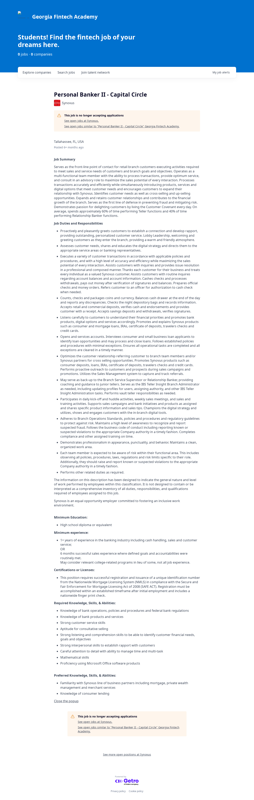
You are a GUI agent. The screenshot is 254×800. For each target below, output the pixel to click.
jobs (66, 72)
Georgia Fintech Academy (65, 16)
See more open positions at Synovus (127, 754)
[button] (66, 701)
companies (37, 72)
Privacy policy (118, 791)
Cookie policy (136, 791)
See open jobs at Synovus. (81, 121)
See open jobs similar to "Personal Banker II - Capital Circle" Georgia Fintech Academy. (121, 126)
